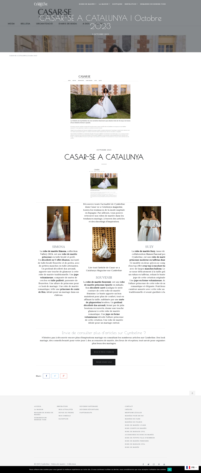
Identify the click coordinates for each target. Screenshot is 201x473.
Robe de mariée (132, 447)
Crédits (128, 409)
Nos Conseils (65, 416)
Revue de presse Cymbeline (104, 352)
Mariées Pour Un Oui (134, 416)
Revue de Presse (66, 412)
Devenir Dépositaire (89, 409)
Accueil (37, 406)
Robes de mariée (87, 4)
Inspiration (62, 406)
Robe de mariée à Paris (135, 425)
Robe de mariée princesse (137, 441)
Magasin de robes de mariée (43, 413)
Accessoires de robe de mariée (139, 434)
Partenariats (86, 412)
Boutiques (117, 4)
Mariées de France (133, 422)
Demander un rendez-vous (153, 4)
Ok (170, 469)
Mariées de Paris (132, 419)
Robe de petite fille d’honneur (140, 438)
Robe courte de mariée (136, 428)
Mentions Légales (133, 412)
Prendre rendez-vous (104, 362)
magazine (117, 207)
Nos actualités (66, 409)
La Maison (103, 4)
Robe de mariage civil (135, 431)
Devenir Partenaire (89, 406)
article (102, 267)
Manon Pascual (153, 254)
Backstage (63, 419)
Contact (129, 406)
